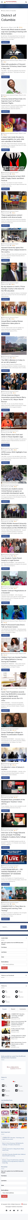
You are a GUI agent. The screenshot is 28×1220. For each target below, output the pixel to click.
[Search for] (26, 2)
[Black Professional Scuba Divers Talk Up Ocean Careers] (14, 612)
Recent (13, 1009)
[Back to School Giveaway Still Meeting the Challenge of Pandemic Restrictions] (6, 1023)
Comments (23, 1009)
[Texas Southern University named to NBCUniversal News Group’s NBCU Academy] (23, 1119)
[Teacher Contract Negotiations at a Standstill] (14, 578)
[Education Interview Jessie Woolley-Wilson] (5, 1106)
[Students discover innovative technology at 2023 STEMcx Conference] (14, 1125)
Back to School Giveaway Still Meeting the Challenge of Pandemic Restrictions (18, 1023)
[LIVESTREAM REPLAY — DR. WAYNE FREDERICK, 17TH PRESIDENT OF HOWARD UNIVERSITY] (14, 857)
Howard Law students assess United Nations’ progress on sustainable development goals (12, 491)
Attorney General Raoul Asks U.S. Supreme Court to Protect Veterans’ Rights (13, 101)
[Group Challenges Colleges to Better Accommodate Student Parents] (14, 720)
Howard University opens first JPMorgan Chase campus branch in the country (13, 250)
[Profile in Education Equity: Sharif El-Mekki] (6, 1031)
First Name (4, 947)
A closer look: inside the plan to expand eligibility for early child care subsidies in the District (12, 139)
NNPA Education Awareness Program (10, 60)
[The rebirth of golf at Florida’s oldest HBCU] (5, 1113)
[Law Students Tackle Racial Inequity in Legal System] (14, 546)
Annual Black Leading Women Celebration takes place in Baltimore (12, 323)
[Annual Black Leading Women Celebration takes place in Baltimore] (14, 309)
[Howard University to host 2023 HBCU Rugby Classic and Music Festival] (14, 161)
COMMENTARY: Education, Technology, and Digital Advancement (18, 1015)
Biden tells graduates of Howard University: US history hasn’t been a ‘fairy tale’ (13, 66)
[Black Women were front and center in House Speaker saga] (14, 420)
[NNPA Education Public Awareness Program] (10, 2)
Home (3, 10)
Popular (4, 1009)
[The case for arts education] (5, 1120)
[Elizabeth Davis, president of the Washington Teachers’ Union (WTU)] (14, 787)
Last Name (4, 952)
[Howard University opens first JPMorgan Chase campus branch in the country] (14, 235)
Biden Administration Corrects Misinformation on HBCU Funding (18, 1044)
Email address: (5, 961)
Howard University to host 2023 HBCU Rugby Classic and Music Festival (13, 178)
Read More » (5, 42)
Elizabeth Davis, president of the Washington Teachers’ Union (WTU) (13, 802)
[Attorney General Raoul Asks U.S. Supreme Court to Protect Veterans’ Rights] (14, 86)
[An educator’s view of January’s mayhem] (14, 755)
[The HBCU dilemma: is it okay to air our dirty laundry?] (14, 345)
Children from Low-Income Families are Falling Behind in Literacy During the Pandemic (14, 659)
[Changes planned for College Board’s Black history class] (6, 1038)
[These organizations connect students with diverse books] (14, 200)
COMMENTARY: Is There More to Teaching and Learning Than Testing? (13, 908)
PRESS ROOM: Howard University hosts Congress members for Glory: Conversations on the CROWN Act (14, 525)
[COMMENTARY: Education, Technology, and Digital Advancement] (6, 1016)
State (2, 957)
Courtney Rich (5, 27)
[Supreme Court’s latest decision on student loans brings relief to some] (5, 1125)
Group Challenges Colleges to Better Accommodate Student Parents (12, 734)
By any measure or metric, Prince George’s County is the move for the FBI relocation (13, 289)
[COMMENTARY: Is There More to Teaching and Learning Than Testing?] (14, 894)
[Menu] (2, 2)
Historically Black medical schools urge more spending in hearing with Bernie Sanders (14, 32)
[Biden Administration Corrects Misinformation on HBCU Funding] (6, 1044)
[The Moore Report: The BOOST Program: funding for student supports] (14, 1112)
